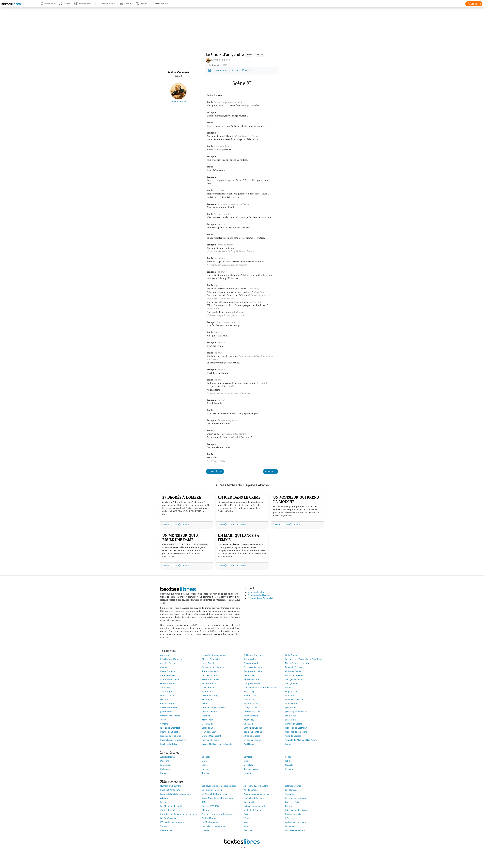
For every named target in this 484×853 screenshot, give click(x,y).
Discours (164, 760)
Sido (246, 826)
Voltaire (164, 723)
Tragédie (248, 773)
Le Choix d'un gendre (178, 72)
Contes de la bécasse (170, 810)
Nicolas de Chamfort (170, 727)
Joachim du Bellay (168, 744)
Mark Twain (207, 719)
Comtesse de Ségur (253, 667)
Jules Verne (290, 719)
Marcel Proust (292, 703)
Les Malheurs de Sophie (171, 806)
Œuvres (66, 3)
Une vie (205, 830)
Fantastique (166, 765)
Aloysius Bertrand (168, 663)
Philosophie (166, 769)
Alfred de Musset (252, 735)
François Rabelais (252, 707)
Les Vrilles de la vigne (254, 798)
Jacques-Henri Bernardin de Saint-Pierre (304, 659)
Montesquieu (250, 699)
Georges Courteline (253, 671)
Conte (288, 756)
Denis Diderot (250, 675)
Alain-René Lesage (210, 695)
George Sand (291, 683)
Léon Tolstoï (291, 715)
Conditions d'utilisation (259, 595)
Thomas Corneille (210, 671)
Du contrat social (293, 814)
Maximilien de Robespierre (173, 740)
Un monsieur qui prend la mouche (296, 499)
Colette (163, 667)
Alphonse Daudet (293, 671)
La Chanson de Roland (254, 806)
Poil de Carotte (251, 790)
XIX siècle (185, 524)
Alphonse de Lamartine (296, 731)
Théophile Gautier (252, 683)
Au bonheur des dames (296, 822)
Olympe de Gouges (253, 727)
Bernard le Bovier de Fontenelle (217, 744)
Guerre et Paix (292, 802)
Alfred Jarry (249, 691)
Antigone (289, 794)
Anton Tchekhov (251, 715)
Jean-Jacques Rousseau (296, 711)
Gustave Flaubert (168, 683)
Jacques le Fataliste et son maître (175, 794)
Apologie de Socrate (253, 810)
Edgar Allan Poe (251, 703)
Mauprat (206, 810)
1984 (204, 802)
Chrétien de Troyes (252, 740)
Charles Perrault (168, 703)
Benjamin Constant (294, 667)
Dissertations (161, 3)
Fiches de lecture (107, 3)
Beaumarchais (250, 659)
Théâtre (249, 55)
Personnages (85, 3)
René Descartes (167, 675)
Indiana (164, 826)
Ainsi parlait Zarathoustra (256, 785)
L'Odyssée (290, 818)
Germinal (248, 830)
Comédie (259, 55)
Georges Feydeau (293, 679)
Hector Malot (250, 695)
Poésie (205, 769)
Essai (246, 760)
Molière (164, 699)
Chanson (206, 756)
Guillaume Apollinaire (254, 655)
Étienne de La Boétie (170, 731)
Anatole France (209, 683)
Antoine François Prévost (214, 707)
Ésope (288, 744)
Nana (246, 822)
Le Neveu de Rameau (212, 790)
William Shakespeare (170, 715)
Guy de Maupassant (211, 735)
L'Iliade (247, 818)
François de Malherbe (170, 735)
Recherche (50, 3)
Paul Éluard (249, 744)
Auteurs (127, 3)
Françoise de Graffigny (296, 727)
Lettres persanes (293, 785)
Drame (205, 760)
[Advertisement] (242, 27)
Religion (289, 769)
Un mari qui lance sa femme (238, 537)
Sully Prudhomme (168, 707)
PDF (236, 70)
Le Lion (163, 802)
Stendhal (206, 715)
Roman (163, 773)
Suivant (269, 471)
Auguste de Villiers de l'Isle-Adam (301, 740)
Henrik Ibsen (208, 691)
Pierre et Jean (166, 830)
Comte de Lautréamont (213, 667)
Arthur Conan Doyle (169, 679)
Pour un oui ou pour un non (257, 794)
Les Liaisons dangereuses (214, 826)
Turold (163, 719)
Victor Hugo (166, 691)
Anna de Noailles (293, 735)
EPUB (247, 70)
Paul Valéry (249, 719)
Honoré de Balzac (293, 723)
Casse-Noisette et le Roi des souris (218, 798)
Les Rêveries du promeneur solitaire (219, 785)
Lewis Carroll (208, 663)
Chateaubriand (251, 663)
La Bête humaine (210, 822)
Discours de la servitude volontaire (218, 814)
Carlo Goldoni (208, 687)
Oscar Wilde (207, 723)
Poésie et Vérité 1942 (170, 790)
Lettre (205, 765)
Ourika (288, 806)
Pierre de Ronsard (210, 740)
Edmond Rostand (252, 711)
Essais (246, 814)
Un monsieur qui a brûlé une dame (180, 537)
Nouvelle (289, 765)
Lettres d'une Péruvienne (297, 810)
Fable (287, 760)
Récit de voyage (251, 769)
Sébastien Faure (251, 679)
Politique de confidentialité (260, 598)
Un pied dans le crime (239, 497)
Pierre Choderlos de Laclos (298, 663)
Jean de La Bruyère (211, 731)
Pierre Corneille (167, 671)
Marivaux (289, 695)
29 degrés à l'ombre (181, 497)
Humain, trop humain (170, 785)
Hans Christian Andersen (214, 655)
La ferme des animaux (295, 798)
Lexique (143, 3)
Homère (289, 687)
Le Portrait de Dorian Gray (214, 794)
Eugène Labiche (178, 101)
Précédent (216, 471)
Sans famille (249, 802)
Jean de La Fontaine (253, 731)
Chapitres (223, 70)
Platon (205, 703)
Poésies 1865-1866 (210, 806)
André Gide (165, 687)
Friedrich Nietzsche (294, 699)
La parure (289, 826)
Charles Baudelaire (211, 659)
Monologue (249, 765)
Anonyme (164, 655)
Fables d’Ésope (209, 818)
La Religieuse (291, 790)
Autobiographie (167, 756)
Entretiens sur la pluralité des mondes (178, 814)
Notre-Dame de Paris (295, 830)
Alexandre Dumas (210, 679)
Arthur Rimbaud (209, 711)
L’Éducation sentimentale (172, 822)
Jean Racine (290, 707)
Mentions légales (256, 592)
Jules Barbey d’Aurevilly (171, 659)
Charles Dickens (209, 675)
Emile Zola (248, 723)
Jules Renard (166, 711)
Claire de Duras (209, 727)
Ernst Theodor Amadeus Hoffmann (260, 687)
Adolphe (164, 798)
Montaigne (207, 699)
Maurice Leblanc (168, 695)
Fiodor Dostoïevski (294, 675)
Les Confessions (168, 818)
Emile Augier (291, 655)
